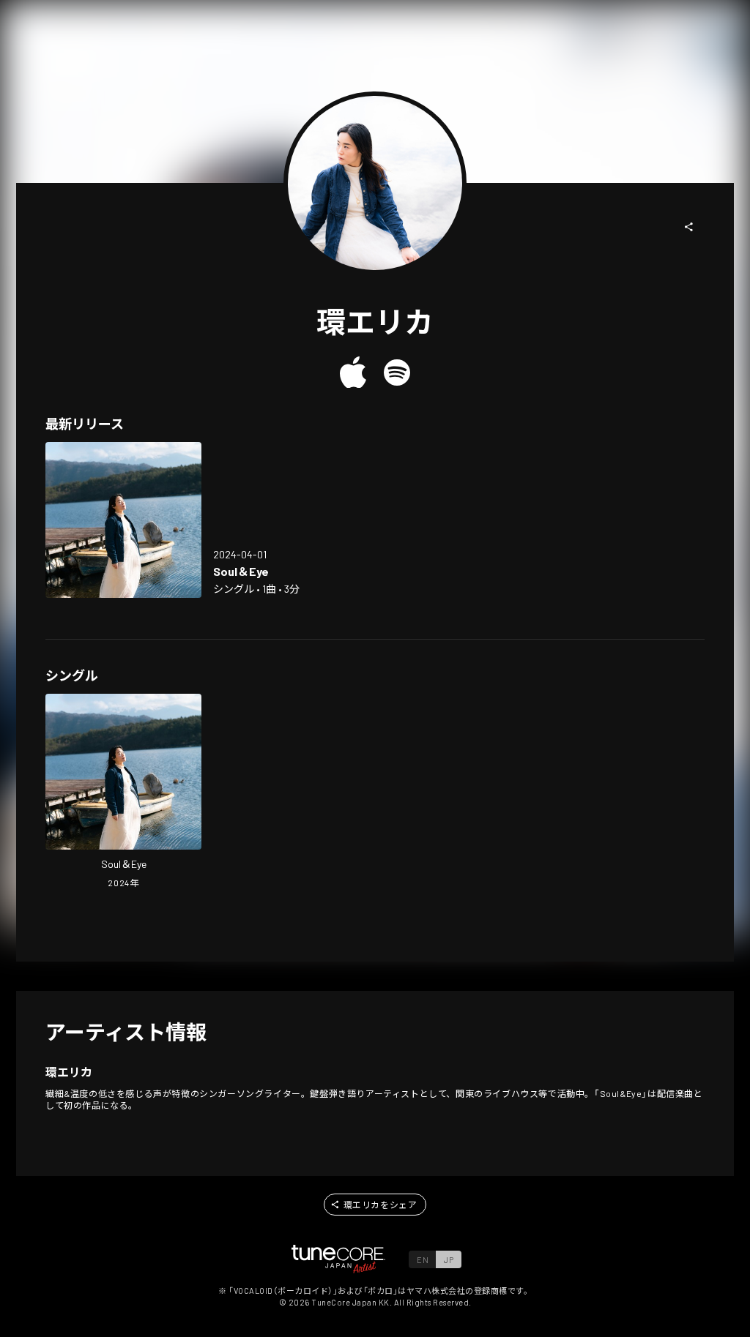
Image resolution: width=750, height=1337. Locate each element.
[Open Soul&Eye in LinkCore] (123, 520)
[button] (689, 226)
